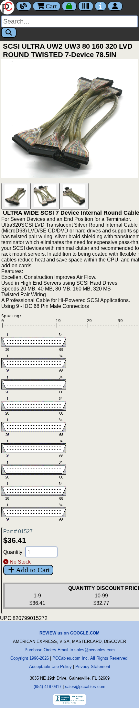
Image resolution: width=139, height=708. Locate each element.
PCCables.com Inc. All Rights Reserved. (90, 658)
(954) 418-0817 (47, 686)
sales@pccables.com (85, 686)
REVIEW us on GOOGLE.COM (69, 633)
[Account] (115, 6)
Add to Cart (33, 570)
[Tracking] (85, 6)
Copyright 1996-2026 (29, 658)
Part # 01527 (18, 531)
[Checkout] (69, 6)
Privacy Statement (92, 666)
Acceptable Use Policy (50, 666)
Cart (51, 6)
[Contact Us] (100, 6)
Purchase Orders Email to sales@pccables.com (70, 649)
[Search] (8, 32)
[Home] (8, 6)
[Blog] (23, 6)
